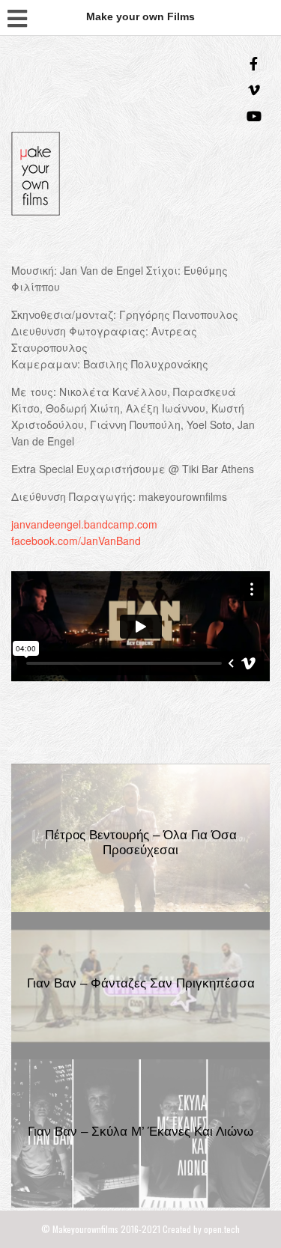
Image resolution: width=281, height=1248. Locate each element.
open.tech (222, 1229)
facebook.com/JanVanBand (76, 540)
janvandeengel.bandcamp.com (84, 524)
